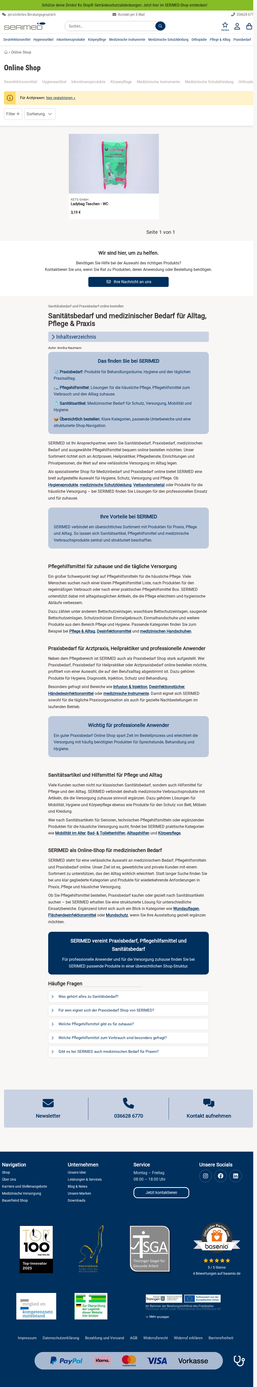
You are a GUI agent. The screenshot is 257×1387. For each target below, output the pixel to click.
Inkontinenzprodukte (70, 40)
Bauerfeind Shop (15, 1200)
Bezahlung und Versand (104, 1338)
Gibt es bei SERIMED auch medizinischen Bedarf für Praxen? (108, 1051)
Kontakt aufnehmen (209, 1116)
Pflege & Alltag (220, 40)
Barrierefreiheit (221, 1338)
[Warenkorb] (249, 26)
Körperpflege (97, 40)
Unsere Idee (77, 1172)
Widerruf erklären (188, 1338)
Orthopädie (199, 40)
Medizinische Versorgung (21, 1193)
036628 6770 (245, 14)
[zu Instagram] (205, 1176)
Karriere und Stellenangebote (24, 1186)
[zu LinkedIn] (235, 1176)
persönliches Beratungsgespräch (31, 14)
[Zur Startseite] (24, 26)
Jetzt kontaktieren (161, 1192)
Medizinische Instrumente (127, 40)
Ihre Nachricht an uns (132, 281)
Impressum (27, 1338)
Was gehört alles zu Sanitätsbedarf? (88, 996)
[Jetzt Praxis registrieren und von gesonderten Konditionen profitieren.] (239, 1361)
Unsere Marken (79, 1193)
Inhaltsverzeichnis (76, 337)
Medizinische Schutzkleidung (168, 40)
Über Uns (9, 1179)
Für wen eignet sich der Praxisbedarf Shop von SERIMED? (106, 1010)
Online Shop (21, 52)
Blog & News (77, 1186)
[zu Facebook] (220, 1176)
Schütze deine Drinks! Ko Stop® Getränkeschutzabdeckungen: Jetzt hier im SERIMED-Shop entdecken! (124, 5)
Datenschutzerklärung (61, 1338)
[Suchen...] (160, 26)
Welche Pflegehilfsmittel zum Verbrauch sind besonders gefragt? (112, 1038)
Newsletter (48, 1116)
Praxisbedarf (242, 40)
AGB (133, 1338)
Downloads (76, 1200)
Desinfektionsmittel (17, 40)
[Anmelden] (237, 26)
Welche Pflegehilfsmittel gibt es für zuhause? (96, 1024)
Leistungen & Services (85, 1179)
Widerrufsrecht (155, 1338)
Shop (6, 1172)
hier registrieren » (60, 98)
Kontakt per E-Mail (131, 14)
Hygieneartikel (43, 40)
